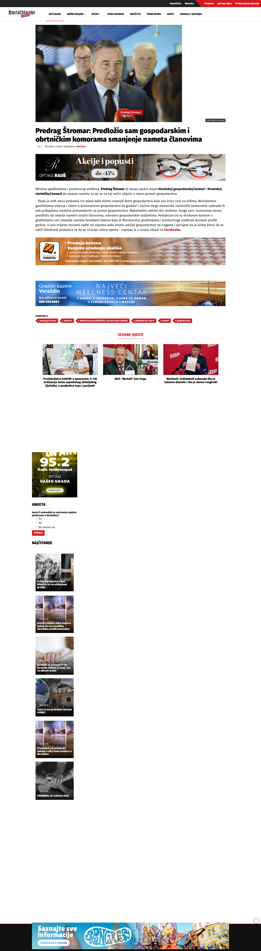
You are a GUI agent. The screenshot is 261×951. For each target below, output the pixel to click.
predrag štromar (48, 320)
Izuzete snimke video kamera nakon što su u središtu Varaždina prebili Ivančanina (54, 626)
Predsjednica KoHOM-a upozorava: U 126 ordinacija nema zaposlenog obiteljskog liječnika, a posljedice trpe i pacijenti (70, 382)
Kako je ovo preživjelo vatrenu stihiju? (54, 711)
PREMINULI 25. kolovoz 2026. (53, 795)
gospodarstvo (183, 320)
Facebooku (172, 230)
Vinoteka (189, 3)
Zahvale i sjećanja (191, 14)
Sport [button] (95, 14)
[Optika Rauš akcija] (130, 167)
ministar (68, 320)
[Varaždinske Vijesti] (22, 13)
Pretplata (209, 3)
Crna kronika (115, 14)
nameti (165, 320)
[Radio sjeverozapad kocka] (54, 474)
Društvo (135, 14)
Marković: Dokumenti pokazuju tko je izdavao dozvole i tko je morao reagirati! (190, 380)
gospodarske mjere (144, 320)
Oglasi (54, 27)
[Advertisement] (130, 424)
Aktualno (55, 14)
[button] (38, 365)
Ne (40, 522)
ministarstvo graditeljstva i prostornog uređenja (104, 320)
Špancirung (154, 14)
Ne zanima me (46, 527)
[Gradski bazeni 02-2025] (130, 293)
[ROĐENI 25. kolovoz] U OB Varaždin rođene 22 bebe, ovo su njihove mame (53, 668)
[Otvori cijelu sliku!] (109, 73)
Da (40, 518)
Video (170, 14)
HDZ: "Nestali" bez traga (130, 378)
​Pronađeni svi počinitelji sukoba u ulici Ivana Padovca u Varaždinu (54, 751)
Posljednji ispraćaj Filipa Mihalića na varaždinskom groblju (52, 584)
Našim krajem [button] (75, 14)
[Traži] (217, 14)
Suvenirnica (175, 3)
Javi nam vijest (225, 3)
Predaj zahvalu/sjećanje (247, 3)
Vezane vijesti (130, 334)
